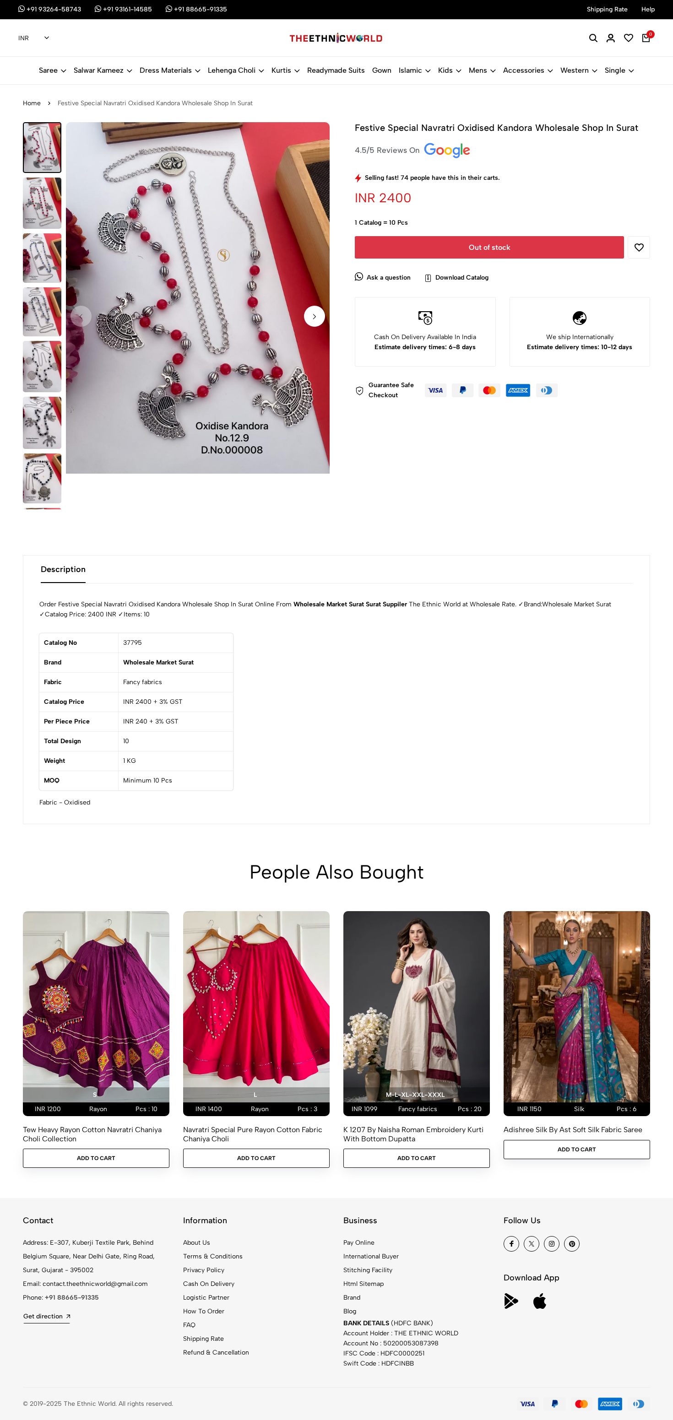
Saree (48, 70)
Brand (351, 1297)
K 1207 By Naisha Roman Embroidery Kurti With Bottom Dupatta (413, 1134)
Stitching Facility (367, 1270)
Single (615, 70)
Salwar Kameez (99, 70)
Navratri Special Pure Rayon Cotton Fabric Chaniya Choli (252, 1134)
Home (32, 103)
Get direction (43, 1316)
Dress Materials (166, 70)
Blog (349, 1311)
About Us (196, 1243)
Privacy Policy (203, 1270)
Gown (381, 70)
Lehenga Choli (231, 70)
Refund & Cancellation (216, 1352)
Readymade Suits (336, 70)
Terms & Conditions (213, 1256)
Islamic (410, 70)
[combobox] (33, 38)
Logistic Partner (206, 1297)
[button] (314, 316)
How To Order (203, 1311)
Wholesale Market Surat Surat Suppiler (350, 604)
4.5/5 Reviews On (388, 150)
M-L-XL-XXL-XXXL (415, 1095)
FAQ (189, 1325)
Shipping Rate (203, 1339)
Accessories (523, 70)
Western (574, 70)
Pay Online (358, 1243)
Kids (445, 70)
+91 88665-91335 (72, 1297)
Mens (478, 70)
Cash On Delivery (208, 1284)
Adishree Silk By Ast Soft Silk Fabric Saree (573, 1129)
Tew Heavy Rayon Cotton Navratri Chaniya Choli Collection (92, 1134)
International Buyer (371, 1256)
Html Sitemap (363, 1284)
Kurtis (281, 70)
